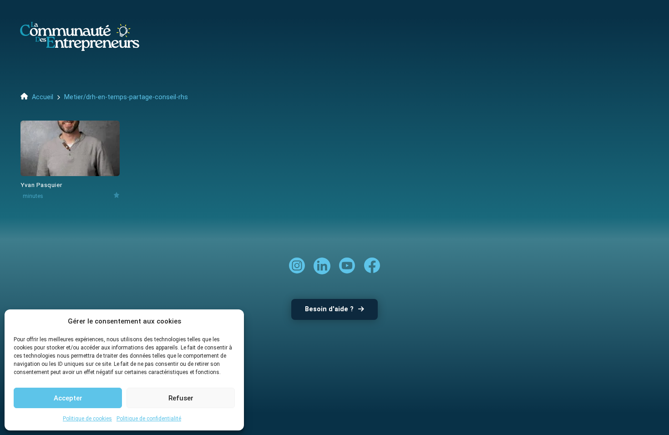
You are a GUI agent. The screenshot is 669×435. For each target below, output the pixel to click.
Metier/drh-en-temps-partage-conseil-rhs (126, 97)
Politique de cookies (87, 418)
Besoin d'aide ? (329, 309)
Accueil (41, 97)
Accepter (68, 398)
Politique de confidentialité (149, 418)
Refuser (180, 398)
